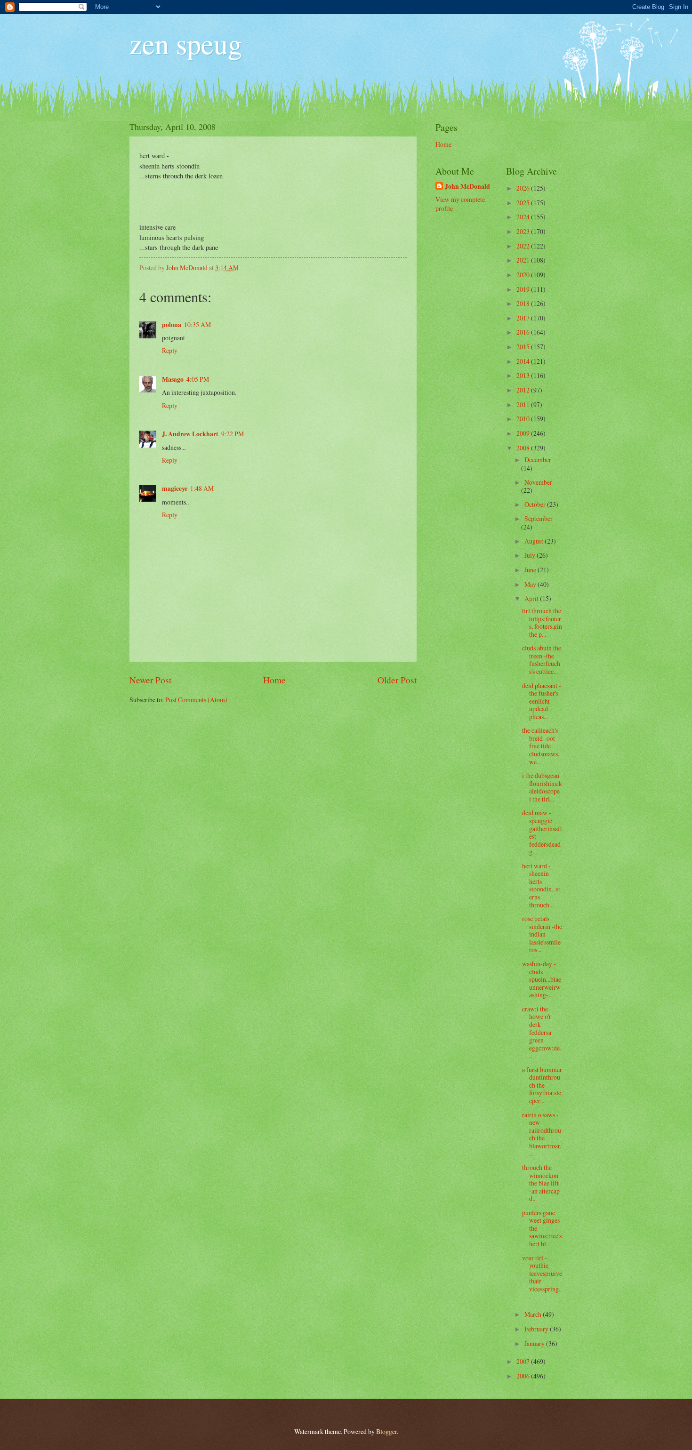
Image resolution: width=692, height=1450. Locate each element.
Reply (169, 350)
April (532, 598)
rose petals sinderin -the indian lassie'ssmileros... (542, 934)
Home (274, 680)
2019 (523, 289)
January (535, 1343)
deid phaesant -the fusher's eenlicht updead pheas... (541, 701)
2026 (523, 188)
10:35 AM (197, 324)
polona (171, 324)
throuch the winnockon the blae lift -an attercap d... (541, 1183)
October (535, 504)
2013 (523, 375)
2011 (523, 404)
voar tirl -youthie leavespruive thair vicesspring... (542, 1277)
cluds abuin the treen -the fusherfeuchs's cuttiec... (541, 659)
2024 (523, 216)
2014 (523, 361)
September (538, 518)
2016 (523, 332)
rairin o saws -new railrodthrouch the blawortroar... (541, 1134)
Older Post (397, 680)
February (537, 1328)
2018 (523, 303)
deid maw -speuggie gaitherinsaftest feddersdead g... (542, 832)
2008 (523, 447)
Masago (173, 379)
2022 (523, 245)
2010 (523, 418)
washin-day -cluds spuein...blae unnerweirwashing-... (541, 979)
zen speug (185, 43)
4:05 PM (197, 379)
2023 (523, 231)
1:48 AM (202, 488)
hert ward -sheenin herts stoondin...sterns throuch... (541, 885)
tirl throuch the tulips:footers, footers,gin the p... (542, 622)
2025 (523, 202)
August (534, 541)
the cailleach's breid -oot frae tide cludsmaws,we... (540, 746)
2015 (523, 346)
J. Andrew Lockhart (190, 434)
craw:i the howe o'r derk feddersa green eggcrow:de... (541, 1032)
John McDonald (467, 186)
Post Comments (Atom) (196, 699)
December (537, 459)
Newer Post (150, 680)
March (533, 1314)
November (538, 482)
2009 (523, 433)
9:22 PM (232, 433)
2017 (523, 317)
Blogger (386, 1431)
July (530, 555)
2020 (523, 274)
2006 (523, 1375)
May (531, 584)
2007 (523, 1361)
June (531, 569)
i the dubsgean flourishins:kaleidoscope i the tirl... (542, 787)
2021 (523, 260)
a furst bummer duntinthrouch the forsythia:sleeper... (542, 1085)
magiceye (174, 488)
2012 (523, 389)
